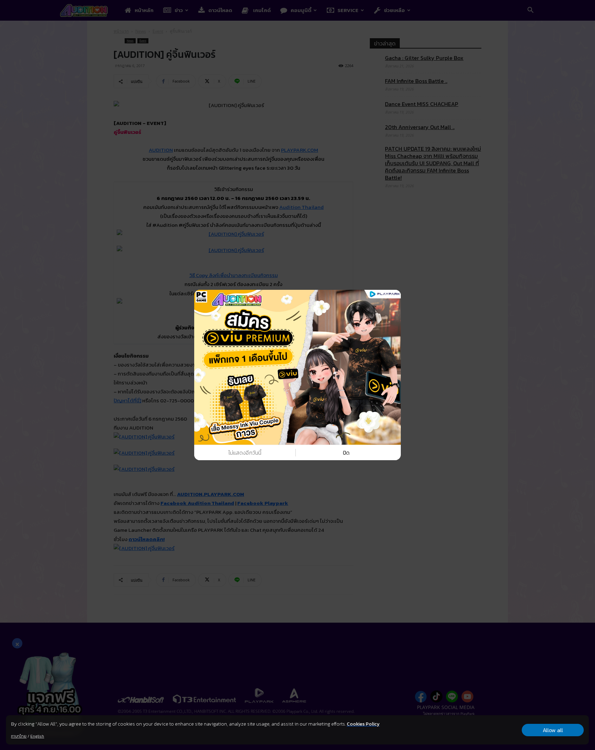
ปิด (346, 452)
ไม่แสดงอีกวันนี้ (244, 452)
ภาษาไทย (19, 736)
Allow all (553, 730)
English (37, 736)
